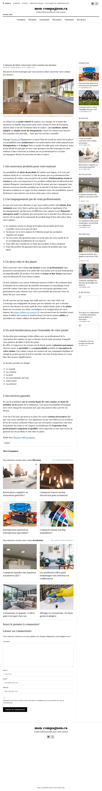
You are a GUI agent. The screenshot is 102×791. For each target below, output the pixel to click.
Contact (25, 3)
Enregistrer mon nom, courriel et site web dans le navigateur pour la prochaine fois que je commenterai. (33, 701)
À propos (16, 3)
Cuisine (7, 443)
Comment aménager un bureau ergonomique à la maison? (88, 282)
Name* (5, 670)
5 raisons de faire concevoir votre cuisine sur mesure (88, 140)
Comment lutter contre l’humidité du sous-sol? (88, 108)
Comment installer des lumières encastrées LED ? (19, 574)
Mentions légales (37, 3)
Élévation (32, 19)
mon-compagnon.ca (51, 8)
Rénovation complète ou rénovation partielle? (15, 494)
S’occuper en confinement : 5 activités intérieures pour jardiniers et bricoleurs (89, 315)
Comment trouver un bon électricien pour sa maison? (54, 494)
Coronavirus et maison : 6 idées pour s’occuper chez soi (19, 614)
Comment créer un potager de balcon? (86, 342)
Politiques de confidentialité (57, 3)
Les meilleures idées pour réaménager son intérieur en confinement (54, 575)
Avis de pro (81, 19)
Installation (44, 19)
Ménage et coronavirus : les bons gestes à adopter (56, 614)
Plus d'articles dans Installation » (62, 540)
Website (5, 687)
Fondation (21, 19)
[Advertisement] (51, 42)
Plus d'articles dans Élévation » (63, 460)
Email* (5, 679)
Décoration (57, 19)
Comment (6, 641)
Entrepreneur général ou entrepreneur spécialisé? (15, 531)
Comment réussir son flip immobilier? (52, 531)
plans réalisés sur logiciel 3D (26, 312)
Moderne (15, 139)
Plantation (69, 19)
